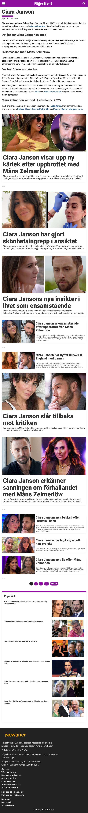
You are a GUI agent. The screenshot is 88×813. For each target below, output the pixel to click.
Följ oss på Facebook (12, 792)
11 (47, 583)
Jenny (37, 91)
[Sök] (84, 3)
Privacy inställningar (44, 809)
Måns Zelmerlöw (37, 26)
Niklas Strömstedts (52, 91)
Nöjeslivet (5, 18)
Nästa (54, 583)
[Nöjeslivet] (43, 3)
